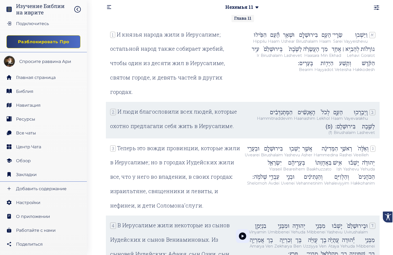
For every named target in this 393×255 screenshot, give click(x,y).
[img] (80, 9)
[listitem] (43, 91)
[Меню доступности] (387, 217)
